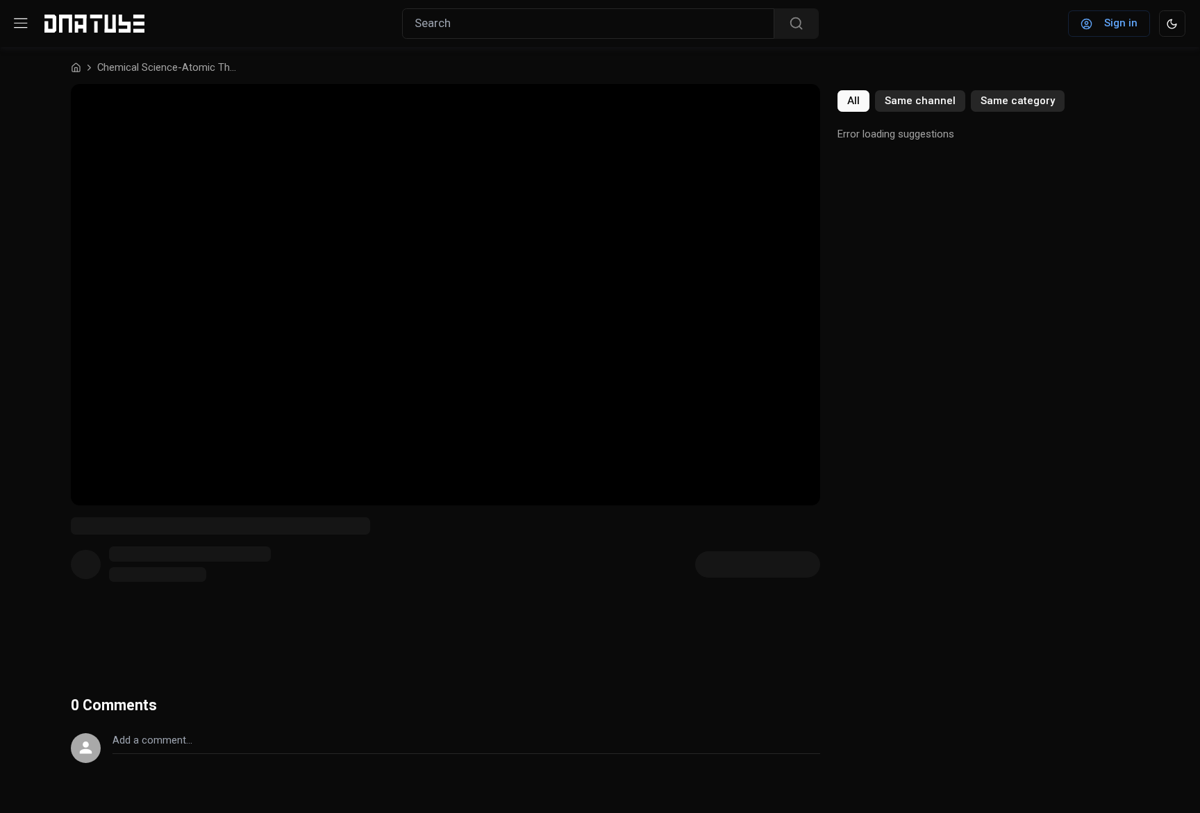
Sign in (1121, 23)
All (853, 100)
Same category (1018, 100)
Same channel (920, 100)
